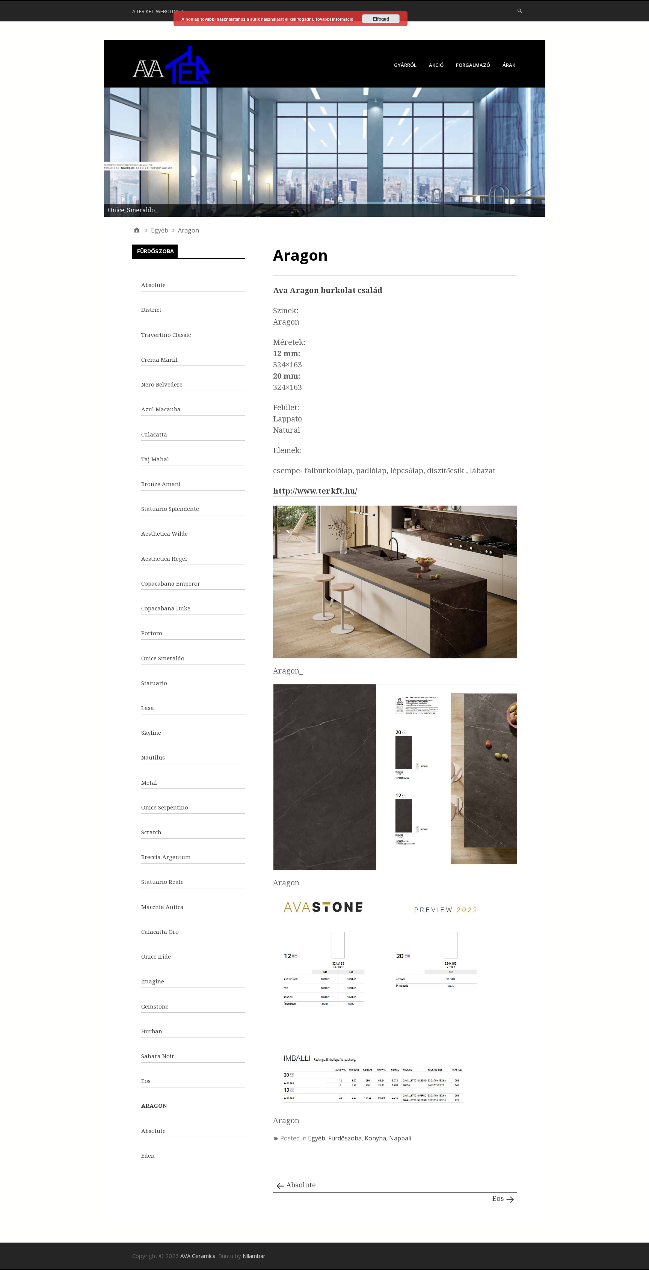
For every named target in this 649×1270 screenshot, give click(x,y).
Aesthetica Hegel (164, 559)
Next (558, 150)
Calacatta (154, 434)
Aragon (154, 1105)
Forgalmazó (473, 65)
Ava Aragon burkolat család (327, 290)
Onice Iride (156, 956)
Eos (498, 1198)
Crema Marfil (159, 359)
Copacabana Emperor (170, 583)
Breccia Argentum (166, 857)
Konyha (375, 1138)
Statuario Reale (162, 882)
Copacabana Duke (165, 608)
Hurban (151, 1031)
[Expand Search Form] (520, 10)
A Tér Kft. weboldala (158, 11)
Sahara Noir (157, 1056)
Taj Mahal (155, 459)
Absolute (301, 1185)
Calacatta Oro (160, 932)
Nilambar (254, 1255)
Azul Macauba (161, 409)
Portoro (151, 633)
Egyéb (316, 1138)
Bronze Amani (161, 484)
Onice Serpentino (164, 807)
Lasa (147, 708)
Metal (149, 782)
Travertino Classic (166, 335)
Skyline (151, 732)
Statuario (154, 683)
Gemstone (155, 1006)
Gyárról (405, 65)
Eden (148, 1155)
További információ (334, 19)
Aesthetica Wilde (164, 533)
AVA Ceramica (198, 1255)
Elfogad (381, 18)
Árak (509, 65)
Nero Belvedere (162, 384)
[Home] (136, 230)
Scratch (151, 832)
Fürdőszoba (345, 1138)
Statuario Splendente (170, 509)
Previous (91, 150)
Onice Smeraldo (162, 658)
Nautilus (153, 757)
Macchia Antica (162, 907)
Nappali (400, 1138)
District (151, 310)
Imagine (152, 981)
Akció (436, 65)
